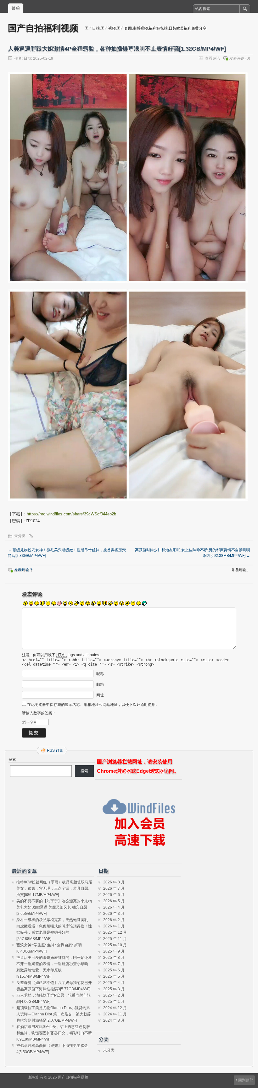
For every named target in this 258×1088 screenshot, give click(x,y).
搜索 (12, 759)
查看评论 (212, 58)
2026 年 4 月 (114, 907)
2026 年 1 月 (114, 926)
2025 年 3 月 (114, 989)
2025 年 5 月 (114, 976)
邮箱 (100, 684)
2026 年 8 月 (114, 882)
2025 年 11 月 (115, 939)
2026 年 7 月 (114, 888)
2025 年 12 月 (115, 932)
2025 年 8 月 (114, 957)
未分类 (19, 536)
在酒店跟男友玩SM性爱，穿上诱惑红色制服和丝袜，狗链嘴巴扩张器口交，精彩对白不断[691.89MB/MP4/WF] (54, 1033)
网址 (100, 695)
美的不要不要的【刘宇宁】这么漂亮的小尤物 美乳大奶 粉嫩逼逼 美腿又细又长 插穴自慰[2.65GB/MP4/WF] (54, 907)
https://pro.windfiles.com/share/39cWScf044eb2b (71, 514)
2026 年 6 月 (114, 895)
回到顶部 (245, 1080)
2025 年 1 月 (114, 1001)
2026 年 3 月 (114, 913)
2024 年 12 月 (115, 1008)
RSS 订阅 (55, 750)
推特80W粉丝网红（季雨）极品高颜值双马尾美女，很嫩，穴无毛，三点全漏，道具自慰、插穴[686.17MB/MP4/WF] (54, 888)
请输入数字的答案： (39, 713)
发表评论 (236, 58)
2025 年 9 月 (114, 951)
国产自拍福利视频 (43, 27)
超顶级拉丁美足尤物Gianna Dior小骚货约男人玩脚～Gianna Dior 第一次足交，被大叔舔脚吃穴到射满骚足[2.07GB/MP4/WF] (53, 1014)
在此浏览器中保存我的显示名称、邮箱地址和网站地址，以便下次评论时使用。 (93, 704)
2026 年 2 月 (114, 920)
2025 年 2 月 (114, 995)
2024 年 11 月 (115, 1014)
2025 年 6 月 (114, 970)
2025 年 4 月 (114, 983)
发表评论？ (23, 570)
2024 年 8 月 (114, 1020)
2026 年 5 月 (114, 901)
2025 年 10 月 (115, 945)
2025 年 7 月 (114, 964)
